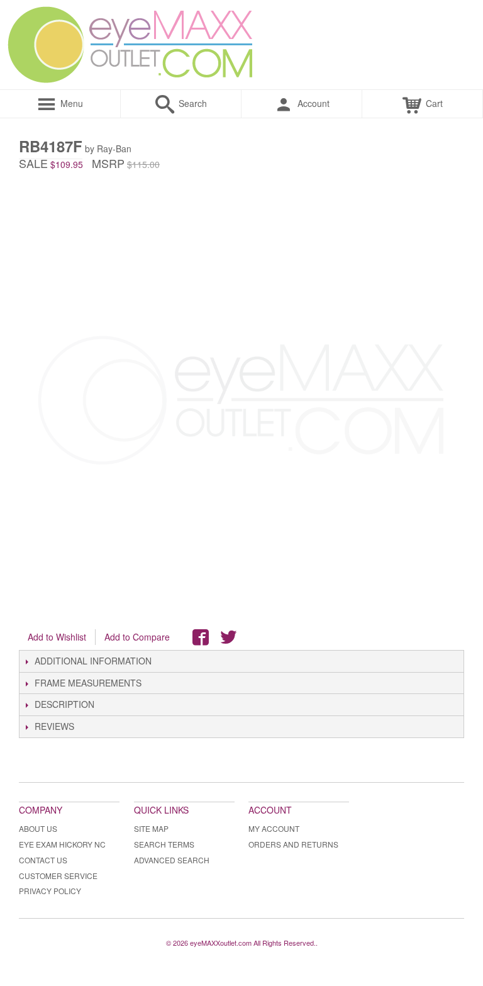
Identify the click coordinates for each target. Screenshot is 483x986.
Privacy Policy (50, 890)
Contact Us (43, 859)
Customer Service (58, 875)
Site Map (151, 828)
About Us (38, 828)
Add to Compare (137, 636)
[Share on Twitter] (228, 637)
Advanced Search (171, 859)
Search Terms (164, 844)
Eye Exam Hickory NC (62, 844)
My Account (273, 828)
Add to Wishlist (57, 636)
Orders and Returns (293, 844)
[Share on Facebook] (200, 637)
